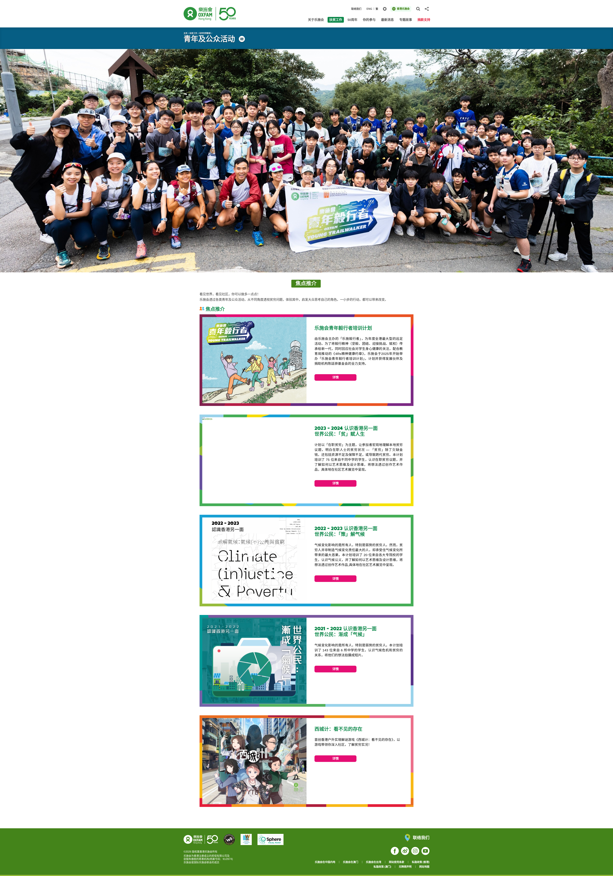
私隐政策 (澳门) (382, 866)
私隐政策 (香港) (420, 862)
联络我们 (356, 8)
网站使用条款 (396, 862)
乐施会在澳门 (350, 862)
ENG (369, 8)
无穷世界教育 (205, 33)
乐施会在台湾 (373, 862)
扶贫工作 (193, 33)
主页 (185, 33)
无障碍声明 (405, 866)
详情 (335, 377)
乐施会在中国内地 (325, 862)
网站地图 (424, 866)
